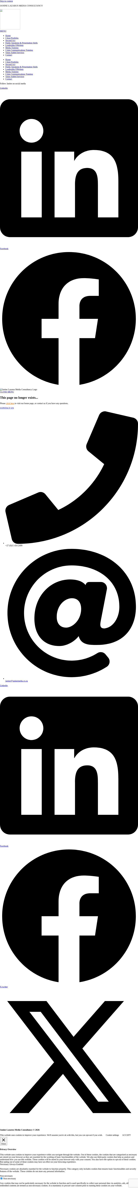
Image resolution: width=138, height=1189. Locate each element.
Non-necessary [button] (6, 1176)
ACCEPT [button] (126, 1135)
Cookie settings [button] (112, 1135)
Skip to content (6, 1)
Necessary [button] (4, 1164)
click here (10, 403)
